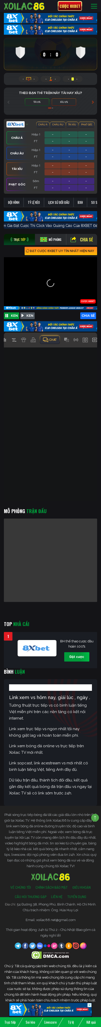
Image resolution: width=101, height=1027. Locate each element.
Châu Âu (57, 124)
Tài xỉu (72, 124)
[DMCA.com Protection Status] (50, 955)
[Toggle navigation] (94, 6)
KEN (14, 316)
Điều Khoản (81, 887)
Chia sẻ (86, 239)
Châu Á (42, 124)
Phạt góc (86, 124)
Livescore (50, 1022)
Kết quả (91, 1022)
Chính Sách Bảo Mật (51, 887)
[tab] (19, 239)
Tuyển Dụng (76, 897)
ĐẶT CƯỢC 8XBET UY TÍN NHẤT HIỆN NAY (62, 251)
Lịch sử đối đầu (58, 202)
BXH (80, 202)
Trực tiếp (10, 1022)
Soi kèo (30, 1022)
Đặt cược (76, 657)
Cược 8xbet (70, 6)
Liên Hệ (57, 897)
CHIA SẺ (88, 316)
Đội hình (13, 202)
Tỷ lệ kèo (34, 202)
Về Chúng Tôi (20, 887)
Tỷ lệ (71, 1022)
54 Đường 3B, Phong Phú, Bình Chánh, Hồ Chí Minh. (56, 904)
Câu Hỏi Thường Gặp (30, 897)
